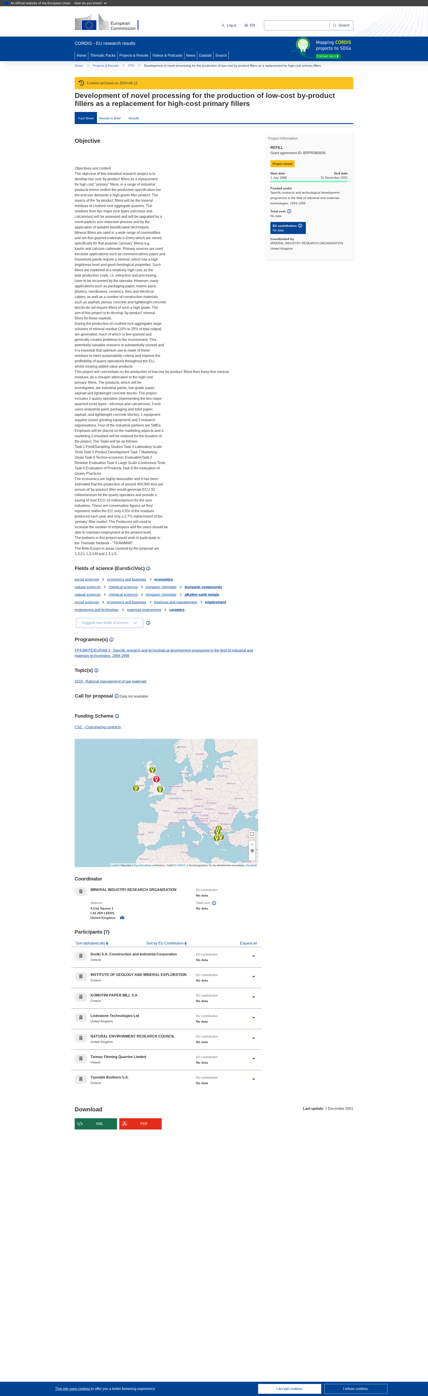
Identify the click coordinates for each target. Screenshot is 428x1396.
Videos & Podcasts (167, 55)
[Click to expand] (253, 956)
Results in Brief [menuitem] (109, 118)
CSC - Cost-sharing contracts (98, 727)
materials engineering (144, 610)
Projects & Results (133, 55)
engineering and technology (97, 610)
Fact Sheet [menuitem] (86, 118)
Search (221, 55)
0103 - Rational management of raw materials (110, 681)
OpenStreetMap (142, 865)
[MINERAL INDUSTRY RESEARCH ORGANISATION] (156, 779)
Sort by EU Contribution (165, 943)
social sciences (87, 579)
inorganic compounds (203, 587)
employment (215, 602)
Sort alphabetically (91, 943)
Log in (232, 25)
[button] (250, 25)
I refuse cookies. (356, 1389)
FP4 (131, 65)
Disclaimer (251, 865)
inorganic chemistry (161, 587)
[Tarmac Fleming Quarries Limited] (136, 788)
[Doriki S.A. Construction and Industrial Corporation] (217, 832)
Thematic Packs (102, 55)
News (190, 55)
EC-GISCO (179, 865)
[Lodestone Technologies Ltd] (160, 789)
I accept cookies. (289, 1389)
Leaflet (115, 865)
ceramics (177, 610)
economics (163, 579)
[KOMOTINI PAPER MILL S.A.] (220, 837)
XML (99, 1124)
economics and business (126, 579)
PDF (144, 1124)
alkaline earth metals (202, 595)
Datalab (205, 55)
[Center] (252, 850)
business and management (175, 602)
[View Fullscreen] (252, 834)
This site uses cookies (73, 1389)
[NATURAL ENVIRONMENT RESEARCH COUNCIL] (152, 769)
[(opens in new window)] (111, 22)
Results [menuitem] (134, 118)
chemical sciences (123, 587)
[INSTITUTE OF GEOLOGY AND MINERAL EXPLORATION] (216, 838)
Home (81, 55)
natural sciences (88, 587)
